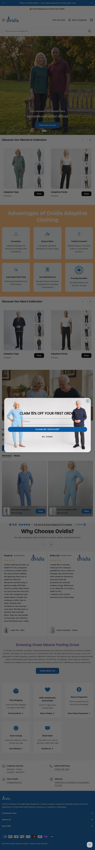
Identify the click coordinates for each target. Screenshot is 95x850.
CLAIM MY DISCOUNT (48, 429)
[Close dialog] (88, 401)
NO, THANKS (47, 437)
